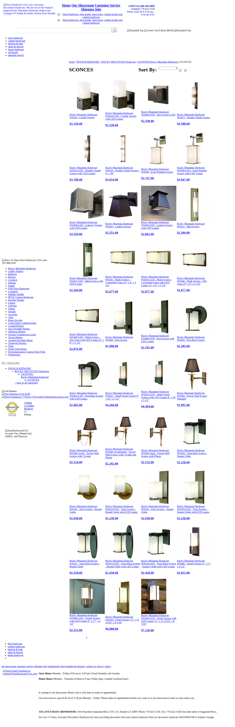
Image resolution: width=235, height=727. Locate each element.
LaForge (12, 305)
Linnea (11, 303)
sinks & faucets (16, 46)
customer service (25, 666)
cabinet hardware (16, 40)
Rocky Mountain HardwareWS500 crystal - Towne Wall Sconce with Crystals (84, 456)
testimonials (54, 666)
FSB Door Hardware (18, 288)
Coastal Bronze (16, 326)
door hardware (15, 38)
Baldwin (12, 274)
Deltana (12, 282)
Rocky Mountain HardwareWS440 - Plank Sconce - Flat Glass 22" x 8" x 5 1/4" (191, 284)
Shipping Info (91, 9)
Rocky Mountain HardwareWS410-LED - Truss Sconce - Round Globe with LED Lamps (121, 512)
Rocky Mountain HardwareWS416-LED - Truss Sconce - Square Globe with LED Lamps (193, 512)
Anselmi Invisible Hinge (20, 340)
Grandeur (13, 291)
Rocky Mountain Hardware (22, 268)
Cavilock (12, 280)
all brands (13, 52)
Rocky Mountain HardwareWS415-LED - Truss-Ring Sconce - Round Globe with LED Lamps (122, 566)
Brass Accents (15, 320)
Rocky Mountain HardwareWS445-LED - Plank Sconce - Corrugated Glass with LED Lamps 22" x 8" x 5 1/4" (156, 284)
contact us (91, 666)
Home (66, 5)
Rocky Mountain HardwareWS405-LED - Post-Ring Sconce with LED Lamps (86, 399)
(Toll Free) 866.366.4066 (142, 6)
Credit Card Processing (12, 414)
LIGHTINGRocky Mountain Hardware (35, 375)
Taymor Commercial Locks (22, 334)
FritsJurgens (14, 354)
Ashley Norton (15, 271)
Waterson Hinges (16, 331)
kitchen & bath (15, 43)
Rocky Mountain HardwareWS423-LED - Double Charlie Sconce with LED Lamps (85, 173)
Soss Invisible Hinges (19, 328)
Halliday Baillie (16, 294)
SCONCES (33, 380)
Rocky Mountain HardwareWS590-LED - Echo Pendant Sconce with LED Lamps (192, 173)
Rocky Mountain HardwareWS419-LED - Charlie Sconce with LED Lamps (120, 119)
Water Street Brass (17, 349)
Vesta (11, 346)
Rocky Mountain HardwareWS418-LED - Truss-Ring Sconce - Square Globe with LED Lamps (158, 566)
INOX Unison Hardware (20, 297)
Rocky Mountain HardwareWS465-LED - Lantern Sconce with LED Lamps (157, 228)
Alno (10, 317)
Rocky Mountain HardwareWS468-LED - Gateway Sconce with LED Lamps (86, 228)
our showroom (8, 666)
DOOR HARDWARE (19, 368)
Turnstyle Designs (17, 343)
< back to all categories (26, 382)
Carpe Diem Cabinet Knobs (22, 323)
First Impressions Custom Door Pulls (26, 351)
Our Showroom (82, 5)
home (72, 62)
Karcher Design (16, 300)
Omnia (11, 308)
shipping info (40, 666)
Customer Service (107, 5)
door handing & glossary (72, 666)
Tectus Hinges (15, 337)
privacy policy (104, 666)
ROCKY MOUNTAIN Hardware (32, 371)
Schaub (12, 311)
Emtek (11, 285)
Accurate (12, 314)
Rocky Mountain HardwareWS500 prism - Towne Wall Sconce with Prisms (155, 456)
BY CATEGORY (11, 363)
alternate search (16, 55)
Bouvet (12, 277)
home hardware (16, 49)
